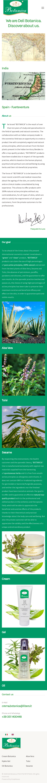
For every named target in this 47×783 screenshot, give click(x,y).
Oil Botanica (7, 766)
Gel (4, 632)
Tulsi (5, 400)
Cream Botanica (9, 756)
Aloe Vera (7, 348)
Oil (3, 685)
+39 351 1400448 (12, 716)
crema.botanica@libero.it (17, 706)
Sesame (7, 452)
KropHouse (15, 779)
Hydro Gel (6, 761)
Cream (6, 578)
